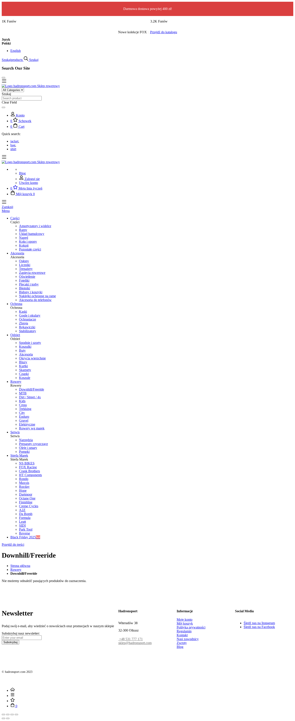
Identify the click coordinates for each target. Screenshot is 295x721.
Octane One (27, 498)
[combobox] (22, 98)
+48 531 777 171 (130, 639)
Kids (22, 401)
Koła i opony (28, 241)
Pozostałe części (30, 249)
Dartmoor (25, 494)
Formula (24, 518)
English (15, 51)
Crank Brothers (29, 471)
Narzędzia (26, 440)
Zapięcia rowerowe (32, 272)
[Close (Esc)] (3, 714)
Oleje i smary (28, 448)
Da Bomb (25, 514)
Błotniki (24, 288)
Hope (23, 490)
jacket (14, 141)
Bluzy (23, 362)
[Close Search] (3, 77)
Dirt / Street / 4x (30, 397)
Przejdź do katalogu (163, 32)
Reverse (24, 533)
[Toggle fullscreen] (12, 714)
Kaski (23, 311)
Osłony (24, 261)
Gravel (23, 420)
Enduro (24, 416)
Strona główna (20, 566)
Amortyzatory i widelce (35, 226)
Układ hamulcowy (31, 234)
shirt (13, 149)
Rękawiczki (27, 327)
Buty (22, 350)
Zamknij (7, 207)
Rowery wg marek (31, 428)
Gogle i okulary (29, 315)
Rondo (23, 479)
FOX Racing (28, 467)
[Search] (3, 107)
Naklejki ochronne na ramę (37, 296)
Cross (23, 405)
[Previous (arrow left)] (3, 718)
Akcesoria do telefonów (35, 300)
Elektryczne (27, 424)
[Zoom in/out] (16, 714)
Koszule (24, 378)
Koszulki (25, 346)
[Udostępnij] (8, 714)
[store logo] (31, 86)
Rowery (15, 569)
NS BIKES (27, 463)
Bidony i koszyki (30, 292)
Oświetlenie (27, 276)
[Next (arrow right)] (8, 718)
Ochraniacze (27, 319)
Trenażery (26, 269)
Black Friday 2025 (25, 537)
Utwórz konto (28, 183)
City (22, 413)
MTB (23, 393)
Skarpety (25, 370)
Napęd (23, 237)
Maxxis (24, 483)
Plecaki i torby (29, 284)
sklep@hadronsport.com (135, 643)
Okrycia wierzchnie (32, 358)
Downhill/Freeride (31, 389)
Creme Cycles (28, 506)
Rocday (24, 486)
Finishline (25, 502)
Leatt (22, 521)
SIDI (22, 525)
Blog (22, 173)
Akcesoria (26, 354)
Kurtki (23, 366)
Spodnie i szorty (30, 343)
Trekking (25, 409)
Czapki (24, 374)
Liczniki (24, 265)
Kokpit (24, 245)
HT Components (30, 475)
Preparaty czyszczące (33, 444)
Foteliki (24, 280)
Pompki (24, 451)
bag (12, 145)
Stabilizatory (27, 331)
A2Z (22, 510)
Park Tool (25, 529)
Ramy (23, 230)
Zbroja (23, 323)
